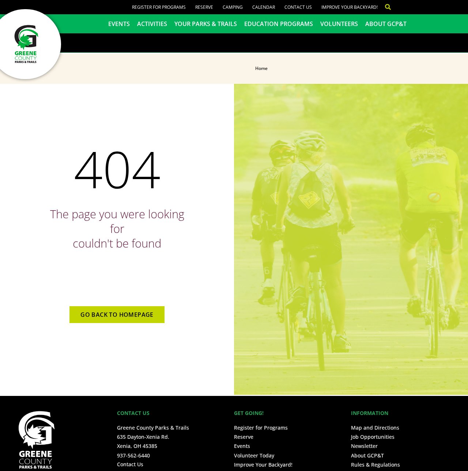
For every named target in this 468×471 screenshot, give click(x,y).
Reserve (204, 7)
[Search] (384, 7)
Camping (233, 7)
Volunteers (339, 24)
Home (261, 68)
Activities (152, 24)
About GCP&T (386, 24)
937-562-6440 (133, 455)
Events (119, 24)
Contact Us (298, 7)
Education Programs (278, 24)
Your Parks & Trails (205, 24)
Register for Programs (159, 7)
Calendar (263, 7)
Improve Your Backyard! (349, 7)
